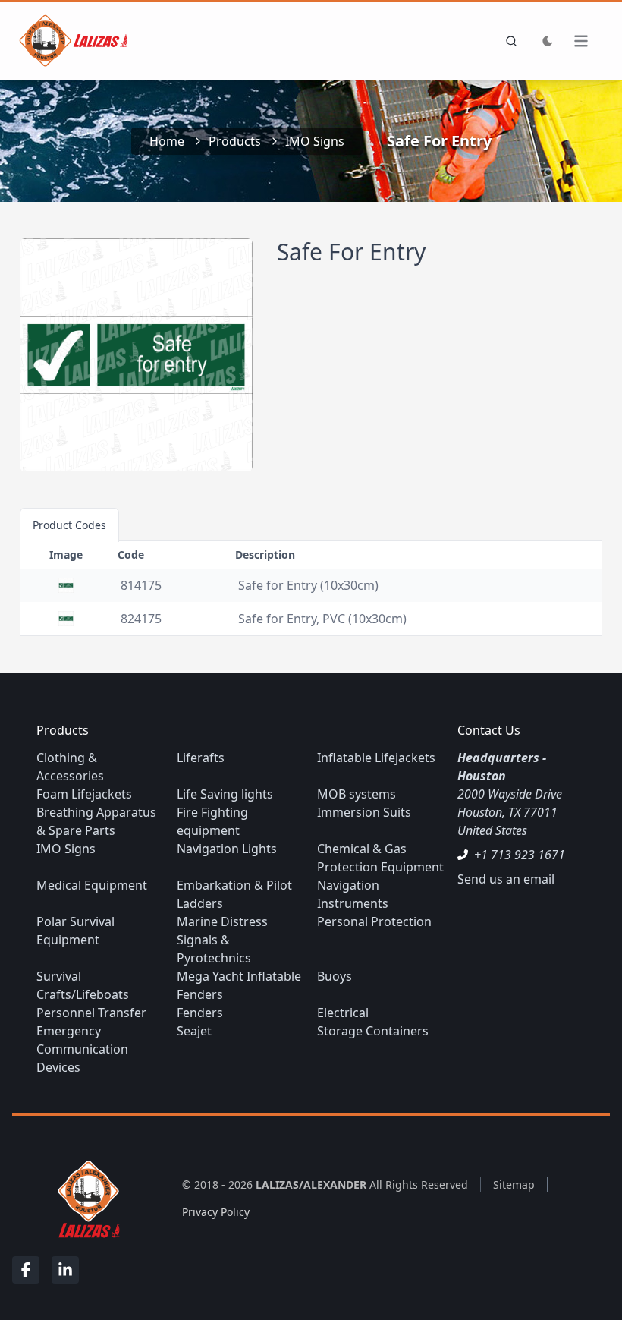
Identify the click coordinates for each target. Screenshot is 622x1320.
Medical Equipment (91, 885)
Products (235, 141)
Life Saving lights (225, 794)
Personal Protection (374, 921)
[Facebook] (25, 1270)
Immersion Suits (364, 812)
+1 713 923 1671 (519, 854)
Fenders (200, 1012)
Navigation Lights (227, 848)
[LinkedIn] (65, 1270)
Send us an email (505, 879)
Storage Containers (373, 1030)
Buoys (334, 976)
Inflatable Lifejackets (376, 757)
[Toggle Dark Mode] (547, 41)
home (166, 141)
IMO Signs (314, 141)
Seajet (194, 1030)
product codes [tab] (69, 525)
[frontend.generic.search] (508, 41)
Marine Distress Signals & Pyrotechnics (222, 939)
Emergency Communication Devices (82, 1049)
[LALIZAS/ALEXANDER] (85, 1198)
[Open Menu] (588, 41)
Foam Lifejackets (84, 794)
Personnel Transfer (91, 1012)
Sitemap (514, 1184)
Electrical (343, 1012)
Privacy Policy (216, 1212)
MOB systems (356, 794)
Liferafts (201, 757)
